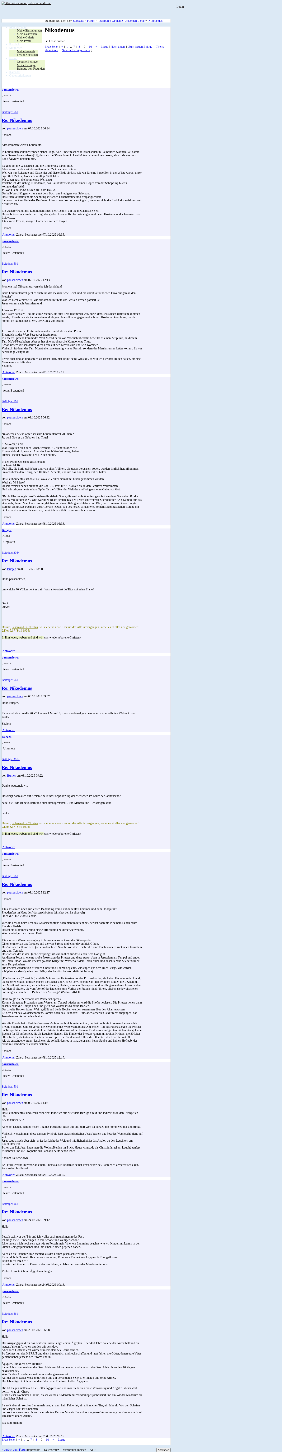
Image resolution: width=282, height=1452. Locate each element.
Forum (91, 20)
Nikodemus (155, 20)
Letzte (104, 46)
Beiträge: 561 (10, 112)
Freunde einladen (27, 54)
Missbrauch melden (74, 1449)
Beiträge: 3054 (11, 552)
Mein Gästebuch (27, 34)
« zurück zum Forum (14, 1449)
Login (180, 6)
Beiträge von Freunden (31, 68)
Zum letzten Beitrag (140, 46)
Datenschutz (51, 1449)
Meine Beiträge (26, 65)
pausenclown (15, 128)
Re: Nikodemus (17, 120)
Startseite (78, 20)
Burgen (11, 569)
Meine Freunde (26, 51)
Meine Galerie (25, 37)
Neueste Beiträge (27, 61)
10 (90, 46)
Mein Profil (24, 41)
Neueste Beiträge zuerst (76, 50)
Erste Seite (51, 46)
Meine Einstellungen (29, 30)
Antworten (8, 234)
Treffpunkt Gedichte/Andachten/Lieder (121, 20)
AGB (93, 1449)
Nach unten (118, 46)
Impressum (33, 1449)
